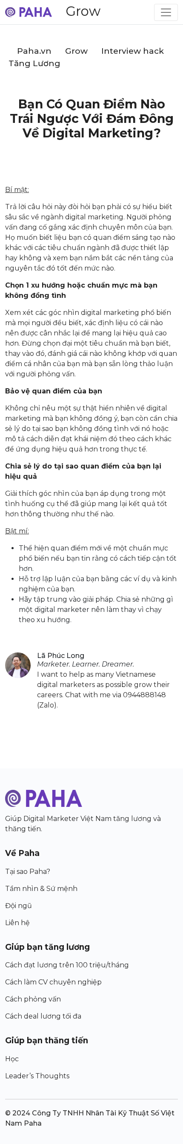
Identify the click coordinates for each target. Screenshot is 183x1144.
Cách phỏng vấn (33, 999)
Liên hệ (17, 923)
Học (12, 1059)
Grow (83, 11)
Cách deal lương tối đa (43, 1016)
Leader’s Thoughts (37, 1076)
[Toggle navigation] (166, 12)
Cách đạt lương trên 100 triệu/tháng (67, 965)
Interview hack (132, 51)
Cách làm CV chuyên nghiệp (53, 982)
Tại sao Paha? (27, 871)
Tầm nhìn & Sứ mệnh (41, 889)
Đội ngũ (18, 906)
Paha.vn (34, 51)
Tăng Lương (34, 63)
